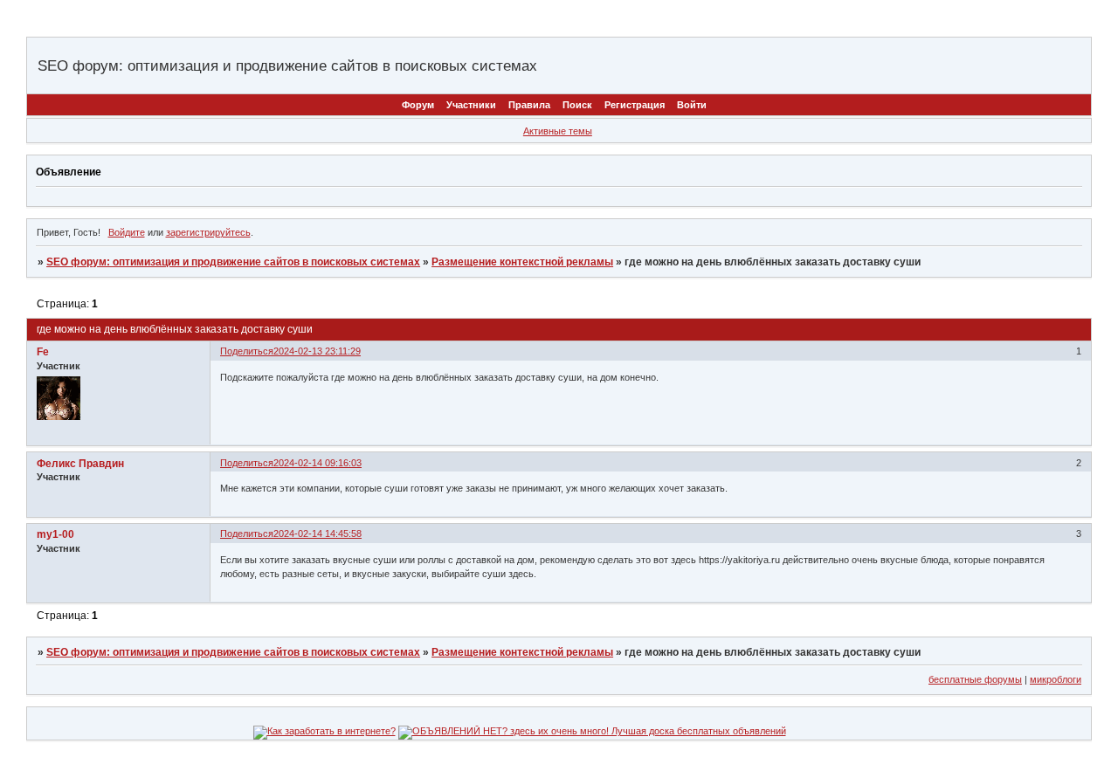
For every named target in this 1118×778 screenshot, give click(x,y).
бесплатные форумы (975, 679)
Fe (43, 352)
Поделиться (246, 351)
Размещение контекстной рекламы (522, 262)
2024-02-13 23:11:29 (317, 351)
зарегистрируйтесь (208, 232)
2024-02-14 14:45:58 (317, 533)
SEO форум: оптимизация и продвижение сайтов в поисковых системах (233, 262)
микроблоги (1055, 679)
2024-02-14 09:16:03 (317, 463)
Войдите (126, 232)
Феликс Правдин (80, 464)
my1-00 (55, 534)
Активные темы (557, 131)
